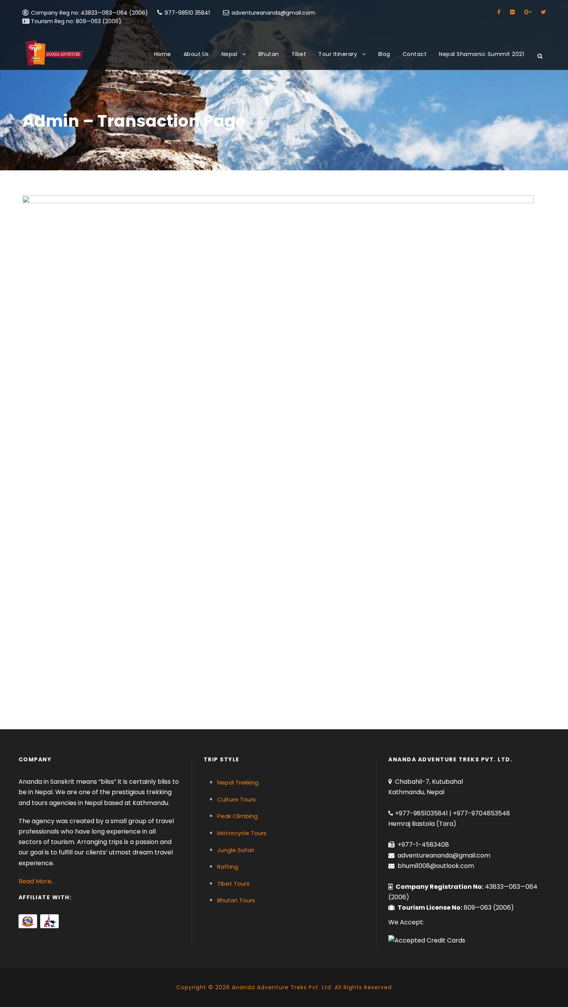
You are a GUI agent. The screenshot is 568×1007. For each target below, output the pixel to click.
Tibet (298, 54)
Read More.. (36, 881)
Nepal (229, 54)
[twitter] (543, 12)
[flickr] (512, 12)
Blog (384, 54)
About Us (196, 54)
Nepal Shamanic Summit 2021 (481, 54)
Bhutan (268, 54)
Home (162, 54)
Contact (415, 54)
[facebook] (498, 12)
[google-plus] (527, 12)
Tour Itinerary (337, 54)
